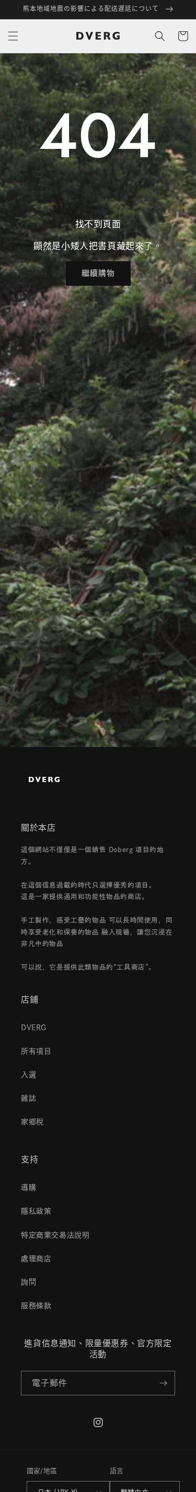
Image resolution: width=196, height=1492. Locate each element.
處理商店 (36, 1258)
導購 (28, 1187)
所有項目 (36, 1051)
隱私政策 (36, 1211)
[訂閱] (163, 1383)
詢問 (28, 1282)
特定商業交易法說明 (55, 1235)
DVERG (34, 1027)
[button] (13, 36)
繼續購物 (98, 273)
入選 (28, 1074)
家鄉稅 (32, 1121)
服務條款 (36, 1305)
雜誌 (28, 1098)
